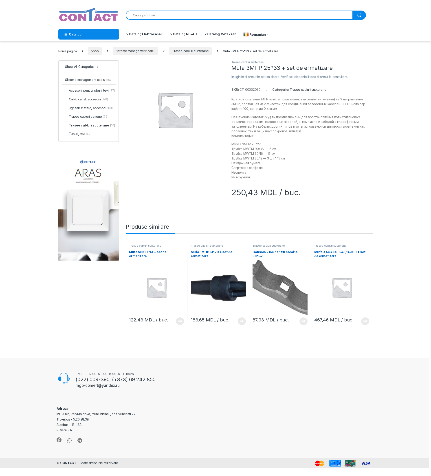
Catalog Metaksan (221, 34)
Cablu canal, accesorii (88, 99)
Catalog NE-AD (185, 34)
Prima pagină (67, 51)
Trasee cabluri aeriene (88, 116)
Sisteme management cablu (136, 51)
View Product (178, 321)
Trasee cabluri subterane (190, 51)
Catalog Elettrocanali (146, 34)
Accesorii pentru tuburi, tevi (92, 90)
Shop (95, 51)
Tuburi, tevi (80, 134)
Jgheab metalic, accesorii (91, 108)
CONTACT (68, 463)
